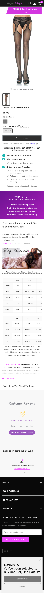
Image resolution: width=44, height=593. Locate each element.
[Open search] (29, 3)
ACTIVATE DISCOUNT (15, 539)
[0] (39, 3)
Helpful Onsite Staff (22, 468)
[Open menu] (3, 3)
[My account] (34, 3)
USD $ (6, 551)
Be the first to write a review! (22, 432)
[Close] (40, 560)
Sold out (22, 138)
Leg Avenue (7, 243)
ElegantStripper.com (12, 364)
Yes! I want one (22, 579)
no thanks (22, 586)
